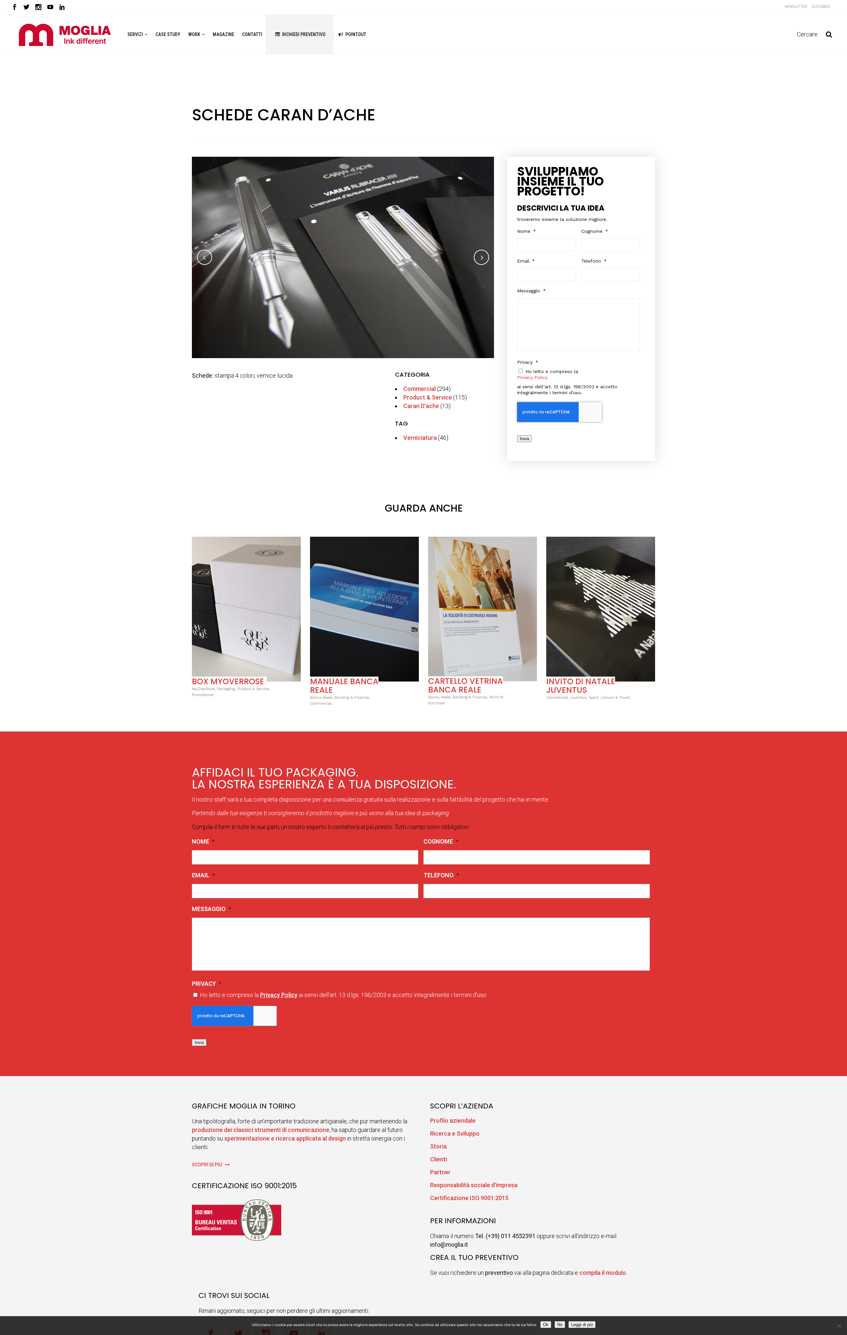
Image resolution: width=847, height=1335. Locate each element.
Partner (440, 1172)
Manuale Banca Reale (344, 685)
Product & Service (427, 397)
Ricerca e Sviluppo (454, 1133)
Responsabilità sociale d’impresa (473, 1185)
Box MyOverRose (228, 681)
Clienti (438, 1159)
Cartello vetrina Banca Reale (465, 685)
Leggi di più (582, 1324)
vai (246, 608)
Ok (546, 1324)
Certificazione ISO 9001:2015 (469, 1197)
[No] (838, 1325)
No (559, 1324)
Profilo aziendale (452, 1120)
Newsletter (796, 6)
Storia (438, 1146)
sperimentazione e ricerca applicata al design (285, 1138)
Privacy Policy (532, 377)
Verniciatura (420, 437)
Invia (524, 438)
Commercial (419, 388)
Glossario (821, 6)
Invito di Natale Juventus (580, 685)
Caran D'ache (421, 405)
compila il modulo (602, 1272)
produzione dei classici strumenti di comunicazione (260, 1129)
